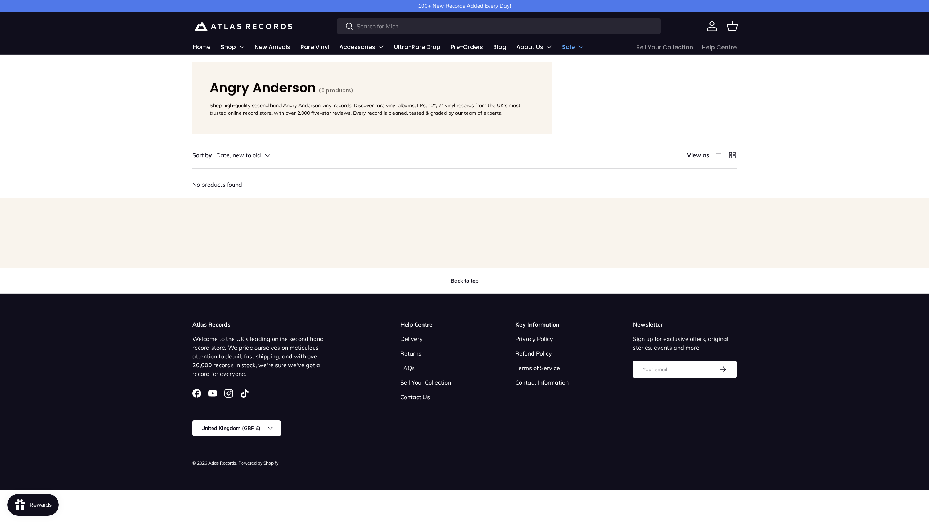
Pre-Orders (467, 47)
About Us (529, 47)
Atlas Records (222, 463)
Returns (410, 353)
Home (201, 47)
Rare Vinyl (314, 47)
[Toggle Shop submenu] (241, 46)
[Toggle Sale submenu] (580, 46)
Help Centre (719, 47)
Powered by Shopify (258, 463)
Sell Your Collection (664, 47)
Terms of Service (537, 368)
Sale (568, 47)
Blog (499, 47)
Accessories (357, 47)
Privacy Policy (534, 338)
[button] (732, 26)
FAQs (407, 368)
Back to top (465, 280)
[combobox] (499, 26)
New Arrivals (272, 47)
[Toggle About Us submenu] (549, 46)
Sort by (202, 155)
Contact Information (542, 382)
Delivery (411, 338)
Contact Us (415, 397)
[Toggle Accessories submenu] (381, 46)
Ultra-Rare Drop (417, 47)
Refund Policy (533, 353)
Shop (228, 47)
